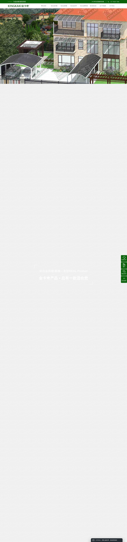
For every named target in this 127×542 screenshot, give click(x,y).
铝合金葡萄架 (84, 6)
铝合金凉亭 (73, 6)
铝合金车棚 (54, 6)
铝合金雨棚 (64, 6)
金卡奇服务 (103, 6)
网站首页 (43, 6)
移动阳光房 (93, 6)
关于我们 (112, 6)
